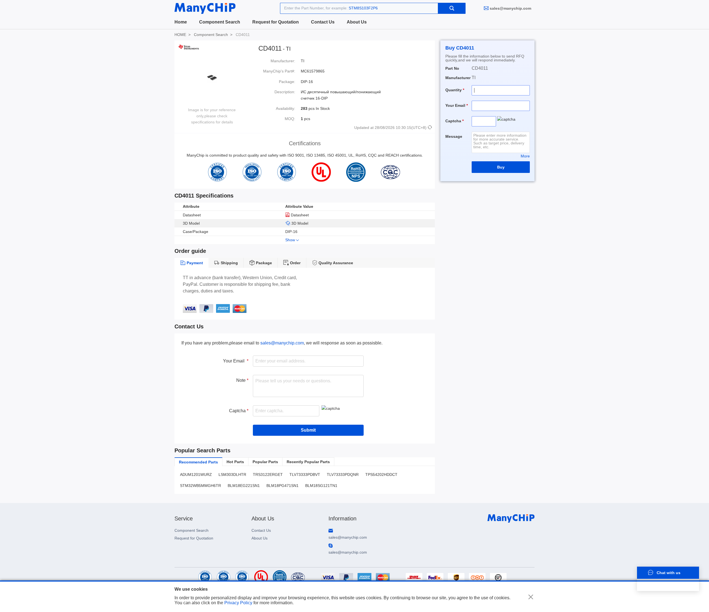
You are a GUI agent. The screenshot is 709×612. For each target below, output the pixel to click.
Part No (452, 68)
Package (263, 263)
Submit (308, 430)
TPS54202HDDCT (381, 474)
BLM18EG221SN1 (244, 485)
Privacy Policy (238, 602)
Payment (194, 263)
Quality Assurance (335, 263)
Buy (501, 167)
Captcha (238, 410)
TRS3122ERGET (268, 474)
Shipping (229, 263)
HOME (180, 34)
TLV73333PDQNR (343, 474)
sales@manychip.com (510, 8)
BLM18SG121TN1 (321, 485)
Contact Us (323, 22)
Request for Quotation (275, 22)
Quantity (454, 90)
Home (180, 22)
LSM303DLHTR (232, 474)
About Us (357, 22)
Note (241, 380)
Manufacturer (458, 78)
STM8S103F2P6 (363, 8)
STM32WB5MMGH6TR (200, 485)
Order (294, 263)
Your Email (235, 361)
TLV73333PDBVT (304, 474)
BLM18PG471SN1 (282, 485)
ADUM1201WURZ (196, 474)
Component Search (219, 22)
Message (453, 136)
